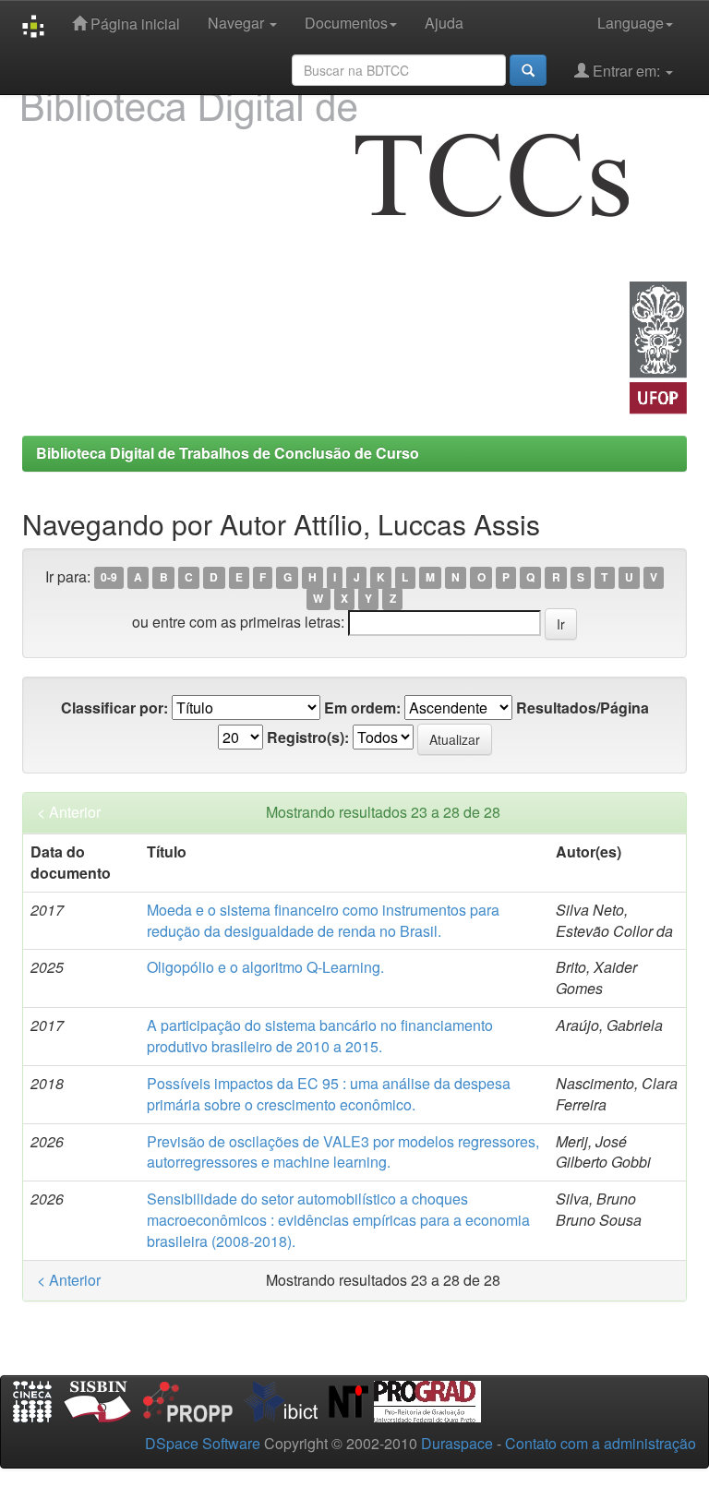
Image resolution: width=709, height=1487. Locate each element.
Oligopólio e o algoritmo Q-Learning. (265, 966)
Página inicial (133, 23)
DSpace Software (202, 1443)
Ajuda (444, 22)
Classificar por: (114, 708)
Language (630, 22)
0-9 (109, 578)
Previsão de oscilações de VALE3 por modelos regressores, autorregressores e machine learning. (343, 1152)
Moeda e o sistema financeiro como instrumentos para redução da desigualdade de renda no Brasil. (323, 920)
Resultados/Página (582, 708)
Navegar (238, 22)
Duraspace (457, 1443)
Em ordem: (362, 708)
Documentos (346, 22)
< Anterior (69, 812)
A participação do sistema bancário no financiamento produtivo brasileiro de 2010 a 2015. (320, 1035)
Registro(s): (308, 737)
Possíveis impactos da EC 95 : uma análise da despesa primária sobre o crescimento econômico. (329, 1094)
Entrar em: (626, 70)
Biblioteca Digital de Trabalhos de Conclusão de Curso (227, 452)
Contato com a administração (600, 1443)
